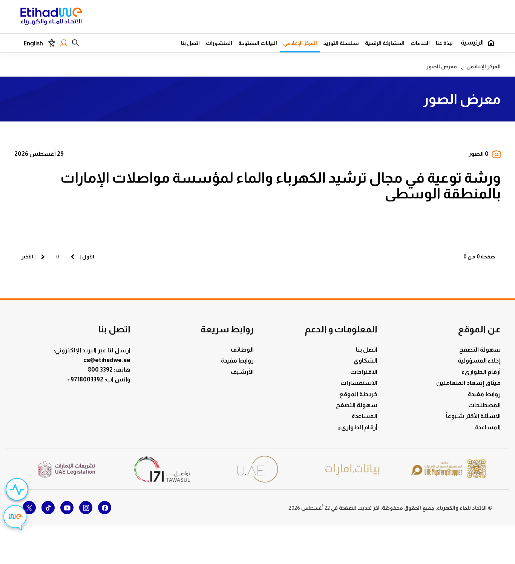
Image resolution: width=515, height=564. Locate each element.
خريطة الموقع (358, 394)
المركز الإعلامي (300, 43)
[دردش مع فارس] (15, 519)
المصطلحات (484, 405)
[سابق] (72, 256)
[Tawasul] (162, 469)
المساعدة (488, 427)
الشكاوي (365, 360)
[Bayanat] (353, 469)
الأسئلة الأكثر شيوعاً (473, 416)
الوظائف (242, 349)
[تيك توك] (48, 507)
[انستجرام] (85, 507)
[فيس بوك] (104, 507)
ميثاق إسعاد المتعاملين (468, 383)
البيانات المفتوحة (257, 43)
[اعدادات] (51, 43)
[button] (76, 43)
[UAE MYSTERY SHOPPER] (448, 469)
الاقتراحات (363, 372)
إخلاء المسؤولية (479, 360)
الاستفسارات (358, 383)
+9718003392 (85, 379)
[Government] (257, 469)
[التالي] (43, 256)
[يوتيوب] (67, 507)
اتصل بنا (190, 43)
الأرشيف (242, 372)
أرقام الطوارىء (481, 372)
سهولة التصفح (480, 349)
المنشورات (219, 43)
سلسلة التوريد (341, 43)
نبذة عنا (444, 43)
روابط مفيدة (484, 394)
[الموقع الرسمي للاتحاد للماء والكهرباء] (51, 17)
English (33, 43)
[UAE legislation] (66, 469)
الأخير (27, 257)
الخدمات (420, 43)
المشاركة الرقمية (385, 43)
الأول (88, 257)
